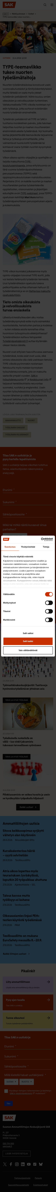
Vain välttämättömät (28, 650)
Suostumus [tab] (9, 547)
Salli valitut (28, 633)
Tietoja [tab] (46, 547)
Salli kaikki (28, 641)
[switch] (49, 603)
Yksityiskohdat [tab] (28, 547)
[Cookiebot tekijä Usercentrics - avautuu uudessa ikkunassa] (41, 539)
